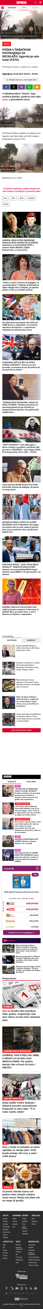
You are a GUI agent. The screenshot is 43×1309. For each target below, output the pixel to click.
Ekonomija (6, 1227)
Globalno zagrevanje (19, 1248)
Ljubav (5, 1250)
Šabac (22, 198)
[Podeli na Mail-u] (36, 87)
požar (5, 99)
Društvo (5, 1221)
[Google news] (35, 1288)
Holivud (14, 1224)
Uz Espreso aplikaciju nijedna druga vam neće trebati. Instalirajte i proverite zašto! (22, 189)
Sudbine (5, 1237)
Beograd (5, 1229)
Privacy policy (32, 1262)
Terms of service (33, 1265)
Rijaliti (14, 1219)
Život (4, 1245)
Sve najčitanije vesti (21, 730)
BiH (17, 1254)
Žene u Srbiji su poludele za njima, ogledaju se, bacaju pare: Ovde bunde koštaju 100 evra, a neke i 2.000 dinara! (21, 1152)
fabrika (6, 204)
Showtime (25, 1234)
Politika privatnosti (34, 1260)
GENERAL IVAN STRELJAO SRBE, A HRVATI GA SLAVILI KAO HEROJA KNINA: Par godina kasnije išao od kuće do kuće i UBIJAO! (21, 1061)
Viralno (36, 1216)
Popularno (31, 782)
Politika (5, 1219)
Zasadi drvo (6, 1232)
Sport (25, 1216)
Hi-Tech (5, 1255)
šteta (5, 198)
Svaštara (34, 1221)
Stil (4, 1247)
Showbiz (16, 1216)
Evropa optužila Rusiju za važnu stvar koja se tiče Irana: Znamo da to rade (28, 648)
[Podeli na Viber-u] (21, 87)
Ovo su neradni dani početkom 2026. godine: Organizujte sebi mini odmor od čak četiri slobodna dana (21, 1015)
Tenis (23, 1224)
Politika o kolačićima (31, 1253)
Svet (18, 1242)
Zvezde (14, 1221)
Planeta (18, 1245)
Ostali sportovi (24, 1227)
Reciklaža (31, 198)
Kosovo (5, 1235)
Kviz (13, 1227)
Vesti (5, 1216)
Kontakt (30, 1247)
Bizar (33, 1219)
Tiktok (33, 1224)
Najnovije (31, 640)
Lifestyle (8, 1242)
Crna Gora (19, 1257)
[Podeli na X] (13, 87)
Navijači (24, 1231)
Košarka (24, 1221)
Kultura (5, 1258)
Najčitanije (12, 640)
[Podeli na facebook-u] (6, 87)
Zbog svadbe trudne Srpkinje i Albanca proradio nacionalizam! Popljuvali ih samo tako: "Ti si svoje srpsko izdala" (19, 1107)
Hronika (5, 1224)
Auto (17, 1262)
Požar (13, 198)
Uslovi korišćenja (33, 1257)
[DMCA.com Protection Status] (21, 1299)
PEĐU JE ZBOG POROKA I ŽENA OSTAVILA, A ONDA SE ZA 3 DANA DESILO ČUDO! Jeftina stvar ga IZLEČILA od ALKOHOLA (27, 701)
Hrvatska (18, 1252)
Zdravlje (5, 1253)
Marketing (31, 1250)
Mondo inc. (34, 1242)
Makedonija (19, 1260)
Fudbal (24, 1219)
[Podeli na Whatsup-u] (29, 87)
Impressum (31, 1245)
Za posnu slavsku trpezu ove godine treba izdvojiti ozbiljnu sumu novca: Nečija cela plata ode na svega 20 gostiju (21, 1196)
